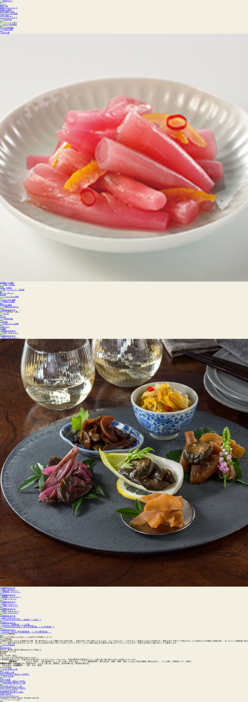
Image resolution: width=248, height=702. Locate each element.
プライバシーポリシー (9, 696)
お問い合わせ (6, 694)
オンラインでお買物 (8, 14)
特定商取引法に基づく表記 (11, 692)
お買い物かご (6, 16)
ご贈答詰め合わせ (8, 331)
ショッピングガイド (8, 17)
